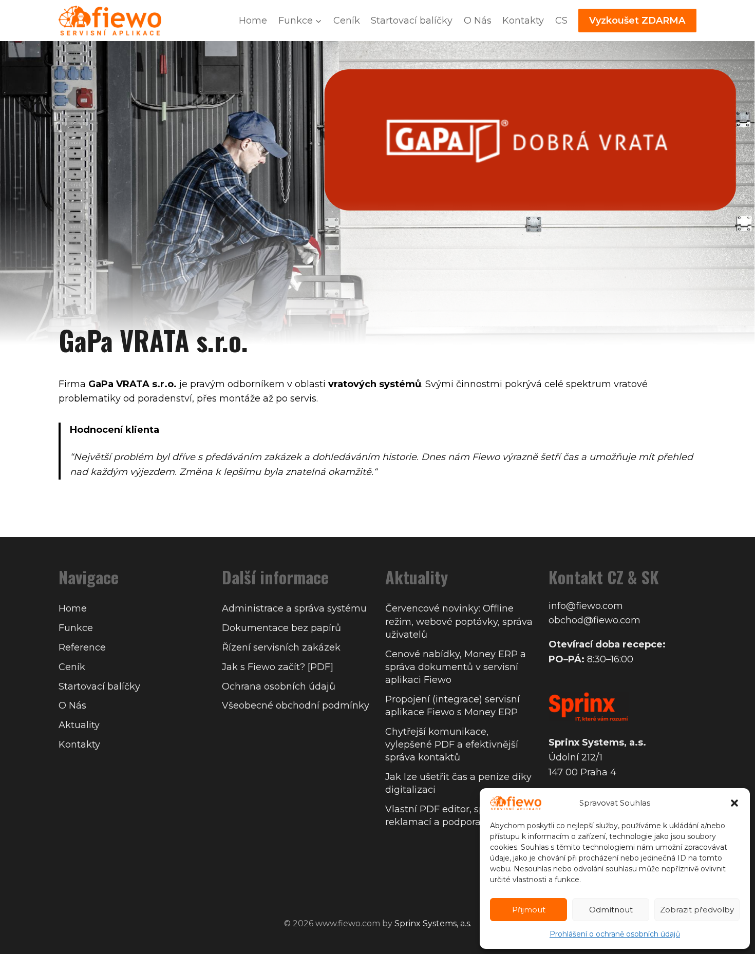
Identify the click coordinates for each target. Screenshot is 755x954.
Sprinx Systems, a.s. (432, 923)
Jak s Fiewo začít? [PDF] (277, 667)
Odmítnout (611, 909)
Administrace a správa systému (294, 608)
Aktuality (79, 725)
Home (253, 20)
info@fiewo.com (586, 606)
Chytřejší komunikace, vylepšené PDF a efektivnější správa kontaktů (451, 744)
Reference (82, 647)
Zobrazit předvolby (697, 909)
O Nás (478, 20)
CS (561, 20)
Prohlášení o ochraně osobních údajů (615, 934)
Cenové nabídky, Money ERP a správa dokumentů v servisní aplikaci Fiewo (455, 666)
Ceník (346, 20)
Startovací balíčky (411, 20)
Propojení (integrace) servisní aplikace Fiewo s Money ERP (452, 706)
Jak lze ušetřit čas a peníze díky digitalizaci (458, 783)
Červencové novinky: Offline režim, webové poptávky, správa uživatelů (459, 621)
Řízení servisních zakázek (281, 647)
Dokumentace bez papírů (281, 628)
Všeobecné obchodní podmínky (295, 705)
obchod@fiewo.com (594, 620)
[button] (734, 803)
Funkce (76, 628)
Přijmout (528, 909)
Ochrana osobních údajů (278, 686)
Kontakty (523, 20)
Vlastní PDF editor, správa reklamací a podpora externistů (457, 816)
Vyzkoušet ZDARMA (637, 20)
